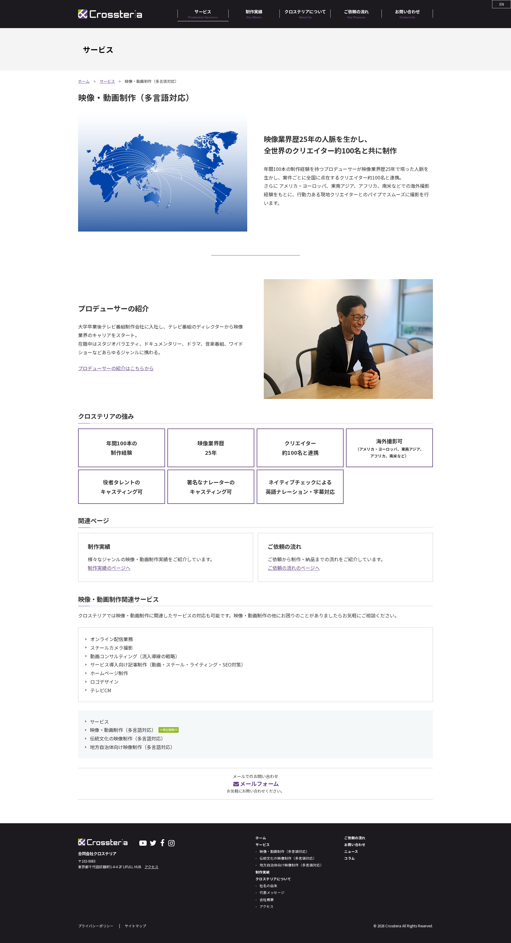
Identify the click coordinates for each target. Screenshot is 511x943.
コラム (349, 858)
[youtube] (143, 842)
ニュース (351, 851)
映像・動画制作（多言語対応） (123, 729)
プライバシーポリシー (96, 925)
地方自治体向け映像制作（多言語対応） (132, 746)
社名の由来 (268, 885)
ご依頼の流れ (356, 14)
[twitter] (153, 842)
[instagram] (171, 842)
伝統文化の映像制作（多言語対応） (128, 738)
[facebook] (162, 842)
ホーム (84, 81)
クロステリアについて (305, 14)
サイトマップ (135, 925)
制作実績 (254, 14)
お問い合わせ (407, 14)
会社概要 (267, 899)
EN (501, 4)
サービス (203, 14)
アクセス (152, 866)
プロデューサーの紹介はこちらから (116, 368)
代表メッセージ (272, 892)
